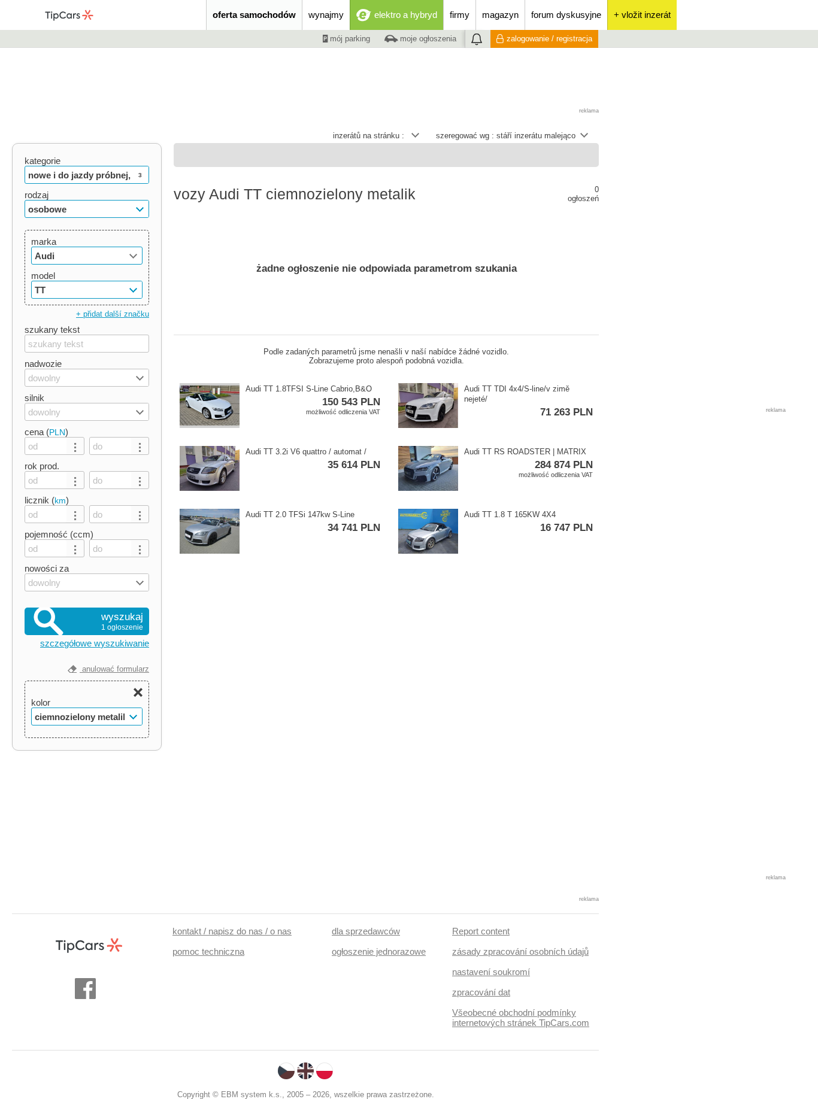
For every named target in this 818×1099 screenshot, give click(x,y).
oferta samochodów (254, 15)
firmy (459, 15)
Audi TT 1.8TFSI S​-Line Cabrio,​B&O (313, 399)
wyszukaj (122, 621)
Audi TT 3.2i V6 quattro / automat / (313, 458)
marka (43, 241)
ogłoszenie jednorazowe (379, 951)
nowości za (47, 568)
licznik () (47, 500)
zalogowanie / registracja (549, 38)
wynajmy (326, 15)
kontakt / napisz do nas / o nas (232, 931)
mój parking (349, 38)
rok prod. (42, 466)
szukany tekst (52, 329)
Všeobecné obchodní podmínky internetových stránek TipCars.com (520, 1017)
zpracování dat (481, 992)
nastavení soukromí (491, 972)
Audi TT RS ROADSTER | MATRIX (528, 462)
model (43, 276)
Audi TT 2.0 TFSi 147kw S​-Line (313, 521)
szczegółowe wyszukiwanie (94, 643)
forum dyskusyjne (566, 15)
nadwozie (43, 364)
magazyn (500, 15)
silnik (34, 398)
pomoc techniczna (208, 951)
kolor (40, 702)
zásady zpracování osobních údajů (520, 951)
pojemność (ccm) (59, 534)
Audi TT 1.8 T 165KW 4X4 (528, 521)
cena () (46, 432)
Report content (481, 931)
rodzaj (37, 195)
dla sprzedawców (366, 931)
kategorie (42, 161)
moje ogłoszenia (427, 38)
